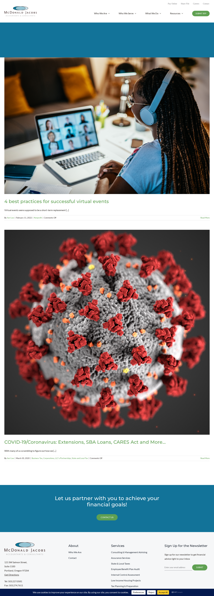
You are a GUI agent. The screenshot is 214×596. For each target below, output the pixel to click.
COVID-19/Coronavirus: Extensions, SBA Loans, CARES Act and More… (85, 442)
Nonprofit (38, 218)
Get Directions (11, 574)
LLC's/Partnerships (63, 458)
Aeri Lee (10, 218)
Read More (205, 218)
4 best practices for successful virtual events (56, 201)
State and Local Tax (80, 458)
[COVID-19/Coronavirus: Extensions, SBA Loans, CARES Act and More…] (107, 332)
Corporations (48, 458)
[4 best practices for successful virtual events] (107, 125)
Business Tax (37, 458)
